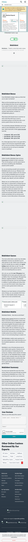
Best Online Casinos (19, 475)
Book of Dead (18, 494)
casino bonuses (22, 129)
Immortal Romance (19, 501)
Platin (11, 456)
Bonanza (17, 496)
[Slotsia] (6, 1)
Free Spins (17, 480)
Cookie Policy (18, 532)
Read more (5, 22)
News (2, 485)
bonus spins (5, 160)
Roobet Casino (19, 459)
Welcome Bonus (18, 485)
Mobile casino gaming (8, 318)
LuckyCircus (19, 456)
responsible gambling (19, 518)
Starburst (17, 492)
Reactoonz (17, 499)
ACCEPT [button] (14, 540)
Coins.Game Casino (14, 462)
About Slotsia (4, 475)
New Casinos (20, 9)
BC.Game (5, 453)
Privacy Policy (10, 532)
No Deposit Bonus (19, 483)
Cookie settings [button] (14, 537)
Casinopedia (4, 483)
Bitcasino (5, 456)
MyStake (12, 453)
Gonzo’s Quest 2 (9, 305)
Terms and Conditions (6, 478)
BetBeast (19, 453)
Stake (2, 494)
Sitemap (3, 480)
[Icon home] (2, 4)
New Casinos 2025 (19, 478)
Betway (5, 462)
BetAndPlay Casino (8, 459)
